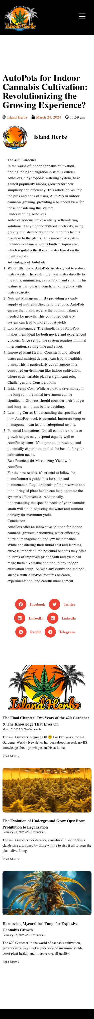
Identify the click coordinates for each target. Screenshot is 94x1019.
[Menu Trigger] (82, 16)
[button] (32, 604)
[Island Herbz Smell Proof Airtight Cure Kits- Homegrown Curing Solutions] (21, 18)
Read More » (11, 756)
